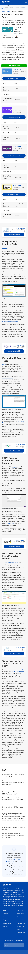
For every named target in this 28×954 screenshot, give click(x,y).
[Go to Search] (22, 2)
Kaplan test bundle (7, 378)
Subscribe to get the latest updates (14, 940)
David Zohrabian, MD (8, 37)
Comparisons (6, 920)
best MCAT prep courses (17, 671)
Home (3, 11)
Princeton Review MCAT (11, 562)
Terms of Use (21, 923)
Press (18, 916)
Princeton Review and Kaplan (10, 321)
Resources (5, 913)
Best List (8, 11)
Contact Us (20, 920)
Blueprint (4, 248)
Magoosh (14, 467)
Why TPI (5, 926)
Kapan (4, 364)
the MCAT (21, 670)
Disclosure (20, 929)
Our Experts (20, 913)
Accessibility (21, 932)
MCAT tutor (10, 523)
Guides (5, 910)
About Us (20, 910)
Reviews (5, 916)
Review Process (7, 923)
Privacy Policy (21, 926)
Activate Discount (13, 78)
